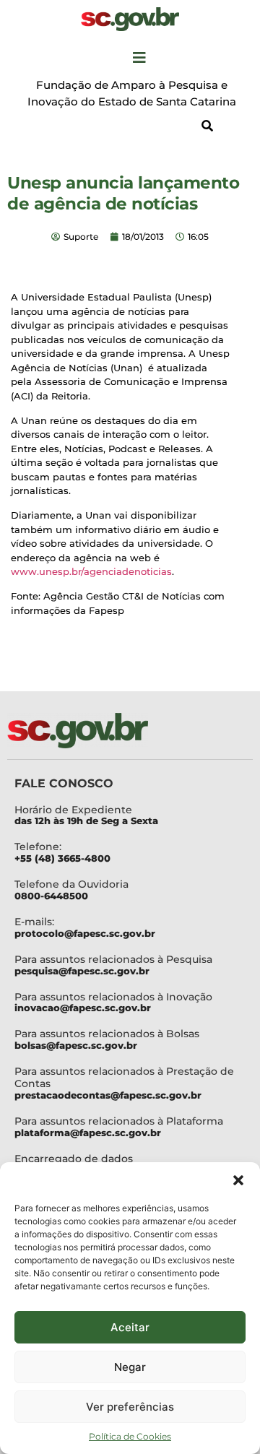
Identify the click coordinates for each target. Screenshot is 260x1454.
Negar (130, 1367)
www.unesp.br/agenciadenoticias (91, 571)
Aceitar (130, 1327)
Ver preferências (130, 1407)
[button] (238, 1180)
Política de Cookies (130, 1436)
